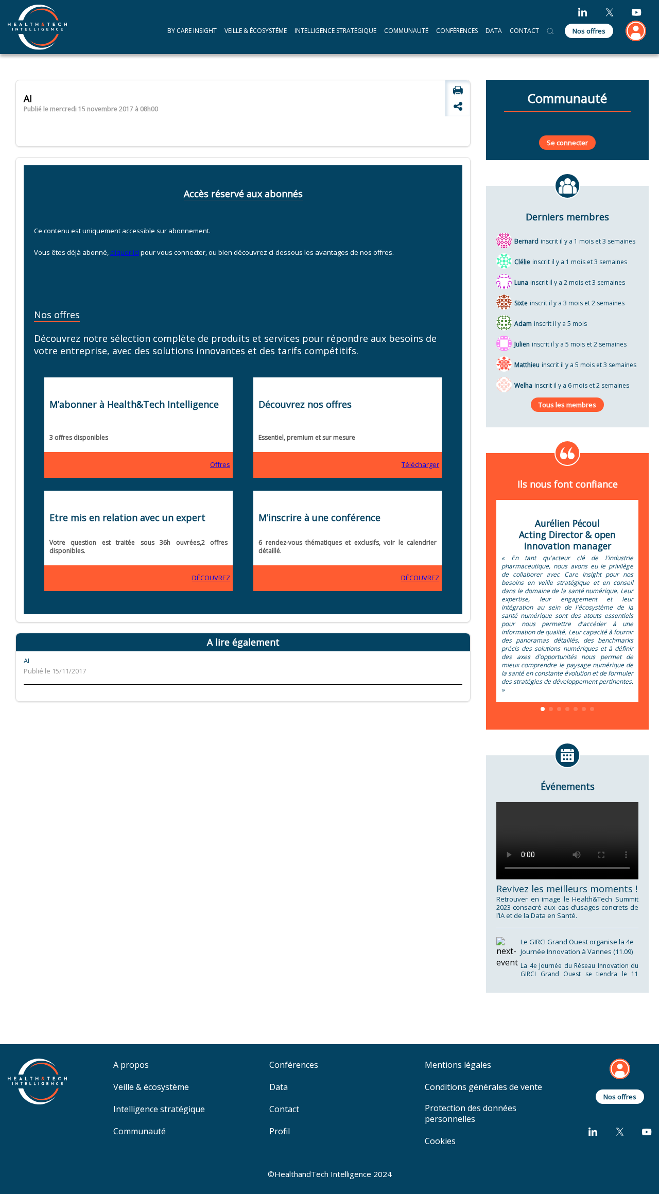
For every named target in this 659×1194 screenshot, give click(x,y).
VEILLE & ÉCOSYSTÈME (255, 30)
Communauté (406, 30)
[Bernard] (504, 240)
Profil (279, 1131)
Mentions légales (458, 1065)
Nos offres (589, 31)
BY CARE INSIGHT (192, 30)
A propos (131, 1065)
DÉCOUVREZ (211, 577)
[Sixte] (504, 301)
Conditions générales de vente (483, 1087)
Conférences (457, 30)
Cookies (440, 1141)
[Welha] (504, 384)
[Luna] (504, 281)
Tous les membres (567, 404)
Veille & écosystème (151, 1087)
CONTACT (524, 30)
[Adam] (504, 322)
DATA (493, 30)
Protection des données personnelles (470, 1113)
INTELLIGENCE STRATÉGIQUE (335, 30)
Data (278, 1087)
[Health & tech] (37, 26)
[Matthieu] (504, 363)
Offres (220, 464)
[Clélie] (504, 260)
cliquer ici (124, 252)
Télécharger (420, 464)
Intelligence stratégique (159, 1109)
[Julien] (504, 343)
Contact (284, 1109)
